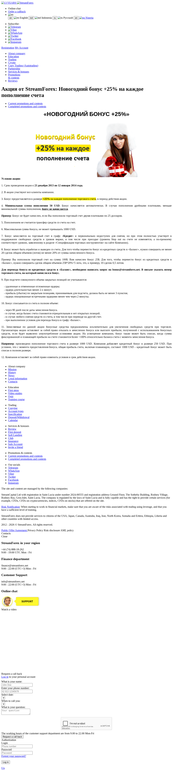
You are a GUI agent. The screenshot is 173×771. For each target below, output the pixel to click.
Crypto (12, 62)
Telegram (13, 467)
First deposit (14, 432)
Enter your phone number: (15, 688)
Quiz (10, 396)
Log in (4, 676)
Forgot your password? (13, 756)
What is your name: (11, 681)
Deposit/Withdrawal (18, 417)
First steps (13, 390)
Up (3, 768)
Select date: (7, 694)
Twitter (12, 476)
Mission (12, 369)
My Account (21, 47)
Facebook (13, 479)
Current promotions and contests (25, 103)
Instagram (13, 482)
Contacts (12, 381)
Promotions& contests (14, 76)
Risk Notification (10, 506)
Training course (16, 399)
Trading (12, 59)
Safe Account (15, 444)
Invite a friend (15, 447)
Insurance (13, 441)
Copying (12, 408)
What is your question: (13, 707)
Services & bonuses (18, 71)
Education (13, 56)
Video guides (15, 393)
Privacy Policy (36, 530)
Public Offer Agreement (14, 530)
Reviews (12, 80)
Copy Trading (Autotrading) (23, 65)
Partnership (14, 68)
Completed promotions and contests (27, 106)
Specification (15, 414)
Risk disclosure (52, 530)
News (11, 375)
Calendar (13, 420)
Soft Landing (15, 435)
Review (12, 429)
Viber (11, 473)
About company (16, 53)
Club (10, 438)
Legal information (17, 378)
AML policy (67, 530)
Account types (15, 411)
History (12, 372)
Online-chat (14, 8)
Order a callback (17, 11)
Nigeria (89, 17)
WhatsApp (14, 470)
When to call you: (10, 700)
